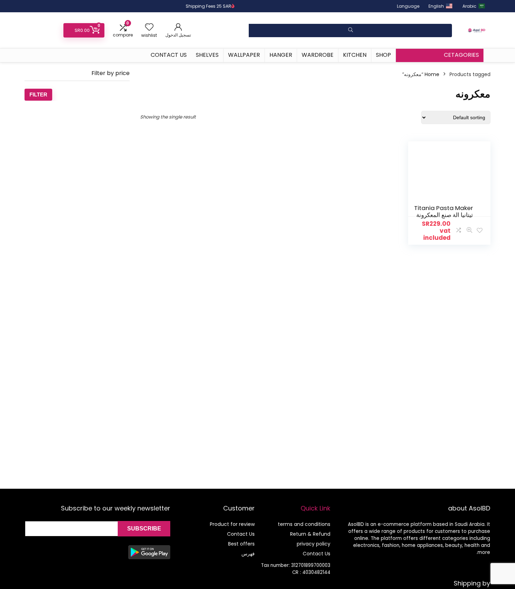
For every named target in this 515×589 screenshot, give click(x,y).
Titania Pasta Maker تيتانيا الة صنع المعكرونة (443, 211)
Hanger (280, 55)
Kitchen (354, 55)
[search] (350, 30)
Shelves (207, 55)
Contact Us (169, 55)
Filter (38, 94)
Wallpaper (244, 55)
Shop (383, 55)
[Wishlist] (149, 27)
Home (432, 74)
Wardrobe (318, 55)
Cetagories (461, 55)
